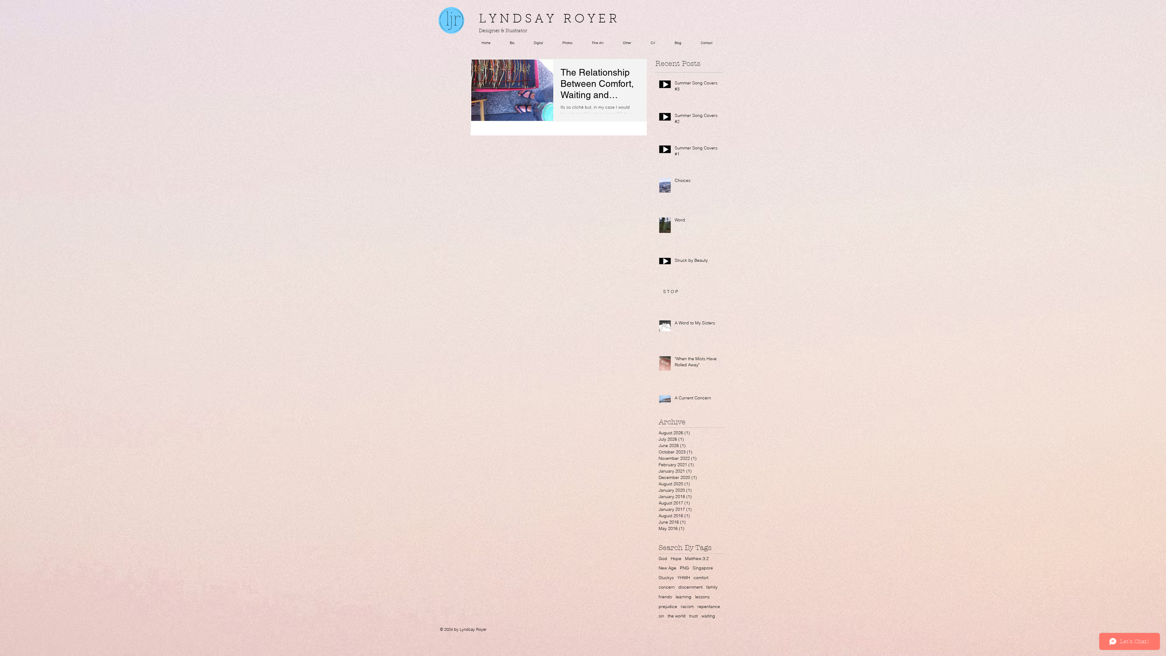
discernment (690, 587)
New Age (667, 568)
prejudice (668, 606)
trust (693, 616)
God (663, 558)
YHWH (683, 577)
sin (661, 616)
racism (687, 606)
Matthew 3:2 (697, 558)
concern (667, 587)
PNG (684, 568)
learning (683, 597)
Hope (676, 558)
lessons (702, 597)
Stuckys (666, 577)
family (712, 587)
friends (665, 597)
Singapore (703, 568)
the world (677, 616)
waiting (708, 616)
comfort (701, 577)
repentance (708, 606)
